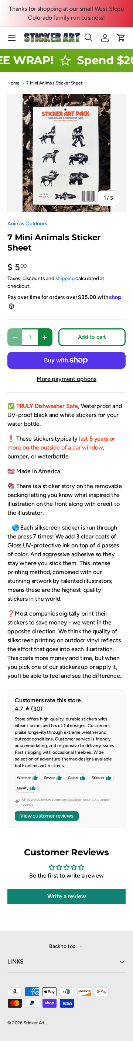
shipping (65, 278)
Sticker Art (35, 1022)
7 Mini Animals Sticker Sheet (54, 83)
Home (13, 83)
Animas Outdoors (27, 224)
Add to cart (92, 337)
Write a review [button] (66, 896)
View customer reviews (47, 816)
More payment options (66, 378)
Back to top (62, 946)
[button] (121, 38)
